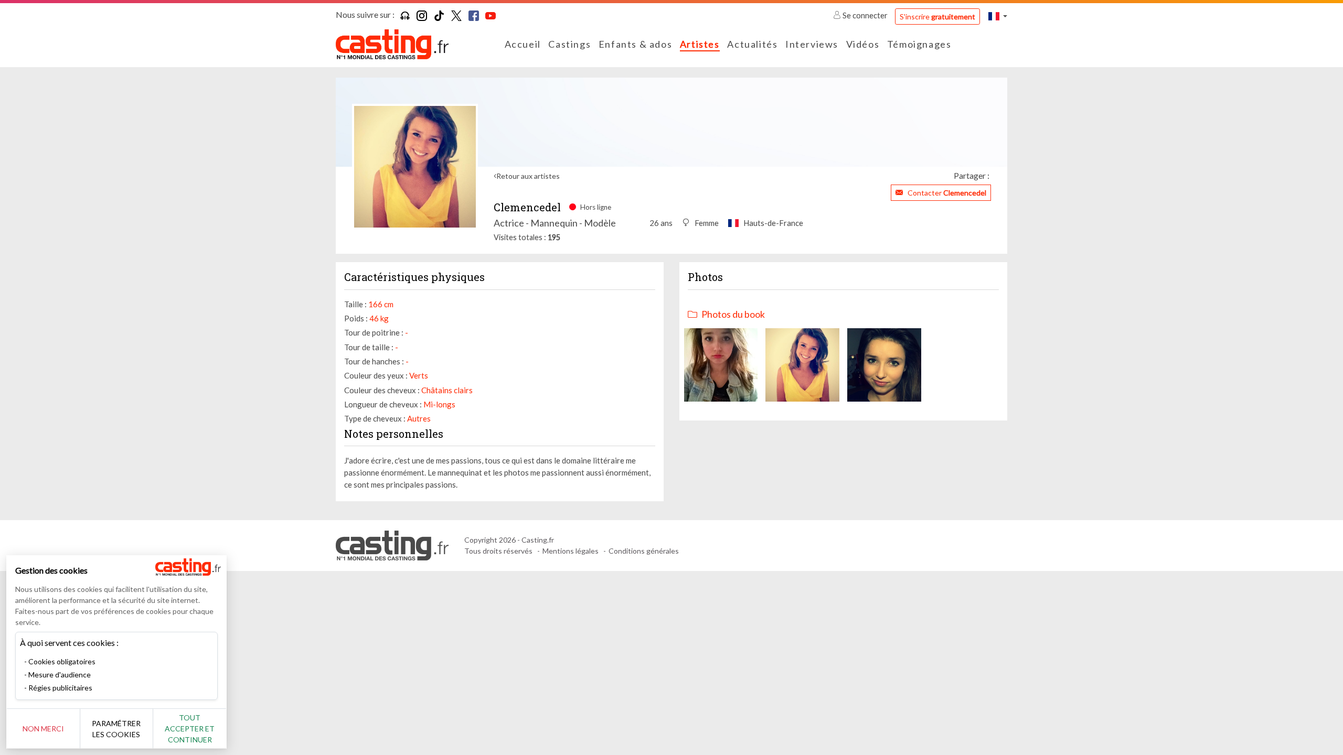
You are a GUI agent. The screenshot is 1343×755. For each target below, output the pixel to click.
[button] (997, 16)
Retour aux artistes (528, 175)
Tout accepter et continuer (190, 728)
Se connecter (865, 15)
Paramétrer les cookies (116, 729)
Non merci (43, 728)
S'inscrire (937, 16)
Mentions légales (570, 550)
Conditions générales (644, 550)
